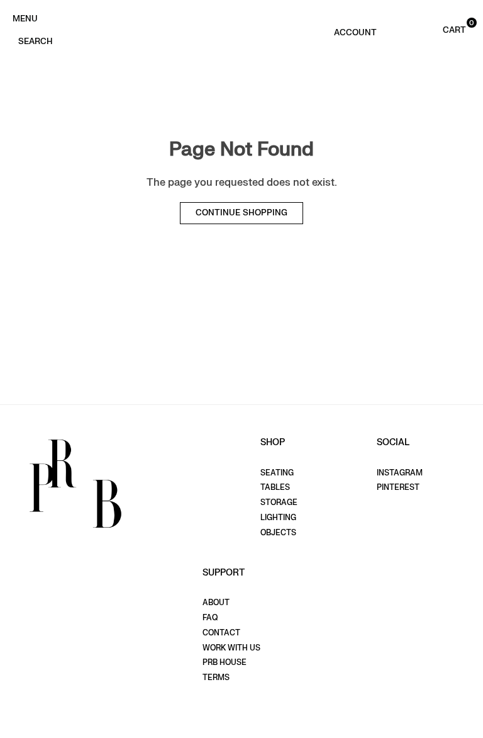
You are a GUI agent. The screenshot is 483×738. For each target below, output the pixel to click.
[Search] (35, 40)
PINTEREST (398, 487)
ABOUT (216, 603)
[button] (441, 29)
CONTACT (221, 633)
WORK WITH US (231, 648)
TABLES (275, 487)
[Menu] (25, 17)
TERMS (216, 678)
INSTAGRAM (400, 473)
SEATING (277, 473)
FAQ (210, 618)
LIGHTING (278, 518)
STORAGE (278, 502)
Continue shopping (241, 213)
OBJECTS (278, 533)
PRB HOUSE (225, 662)
